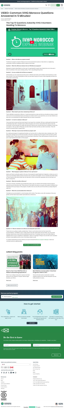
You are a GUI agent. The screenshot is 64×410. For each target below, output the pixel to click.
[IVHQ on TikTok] (6, 372)
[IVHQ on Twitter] (8, 372)
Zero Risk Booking (36, 367)
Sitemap (2, 388)
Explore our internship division (57, 406)
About (2, 378)
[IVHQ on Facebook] (1, 372)
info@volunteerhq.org (37, 378)
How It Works (35, 364)
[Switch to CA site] (11, 367)
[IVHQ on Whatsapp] (15, 372)
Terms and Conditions (5, 383)
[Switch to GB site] (8, 367)
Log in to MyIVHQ (36, 373)
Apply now (32, 245)
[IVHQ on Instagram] (4, 372)
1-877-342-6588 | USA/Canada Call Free (41, 382)
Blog (2, 380)
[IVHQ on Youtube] (13, 372)
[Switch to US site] (2, 367)
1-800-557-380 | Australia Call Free (40, 385)
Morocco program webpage (42, 239)
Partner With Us (4, 387)
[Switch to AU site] (5, 367)
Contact (53, 5)
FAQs (34, 370)
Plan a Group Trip (36, 369)
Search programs (56, 296)
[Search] (46, 5)
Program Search (36, 365)
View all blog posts (12, 285)
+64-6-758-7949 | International (39, 380)
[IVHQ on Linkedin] (11, 372)
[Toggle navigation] (61, 5)
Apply (58, 5)
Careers (2, 382)
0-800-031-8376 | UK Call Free (39, 383)
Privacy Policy (3, 385)
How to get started (32, 304)
